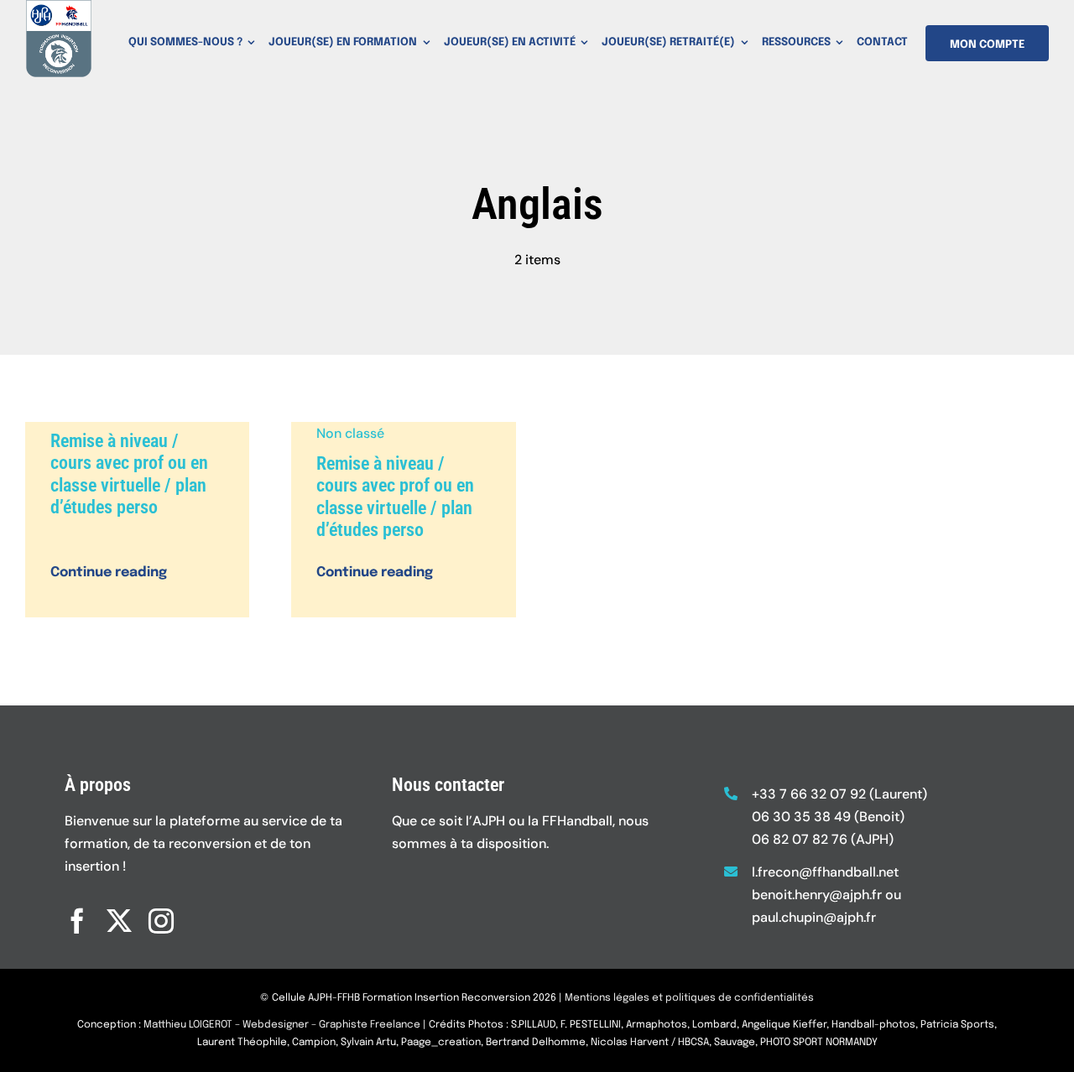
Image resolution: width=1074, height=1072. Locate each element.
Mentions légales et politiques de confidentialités (689, 998)
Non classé (350, 433)
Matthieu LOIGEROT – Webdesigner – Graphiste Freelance (281, 1025)
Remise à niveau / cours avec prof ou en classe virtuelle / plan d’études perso (129, 474)
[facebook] (77, 921)
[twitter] (119, 921)
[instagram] (161, 921)
